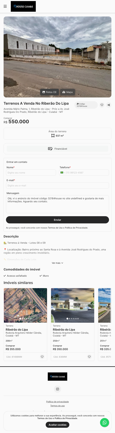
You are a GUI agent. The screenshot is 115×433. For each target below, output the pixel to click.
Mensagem (13, 193)
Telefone (65, 167)
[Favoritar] (102, 105)
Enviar (57, 219)
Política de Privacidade (76, 227)
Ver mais (56, 263)
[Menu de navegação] (5, 6)
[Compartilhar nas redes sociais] (108, 105)
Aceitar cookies (57, 424)
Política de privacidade (57, 401)
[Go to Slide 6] (30, 318)
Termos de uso (57, 405)
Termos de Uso (55, 227)
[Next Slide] (108, 56)
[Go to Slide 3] (24, 318)
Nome (11, 167)
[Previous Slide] (6, 56)
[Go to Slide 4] (26, 318)
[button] (57, 56)
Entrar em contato (17, 161)
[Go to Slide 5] (28, 318)
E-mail (11, 180)
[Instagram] (57, 389)
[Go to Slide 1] (20, 319)
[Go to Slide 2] (22, 318)
